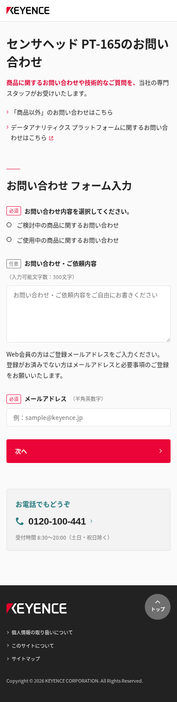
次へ (21, 451)
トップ (158, 609)
